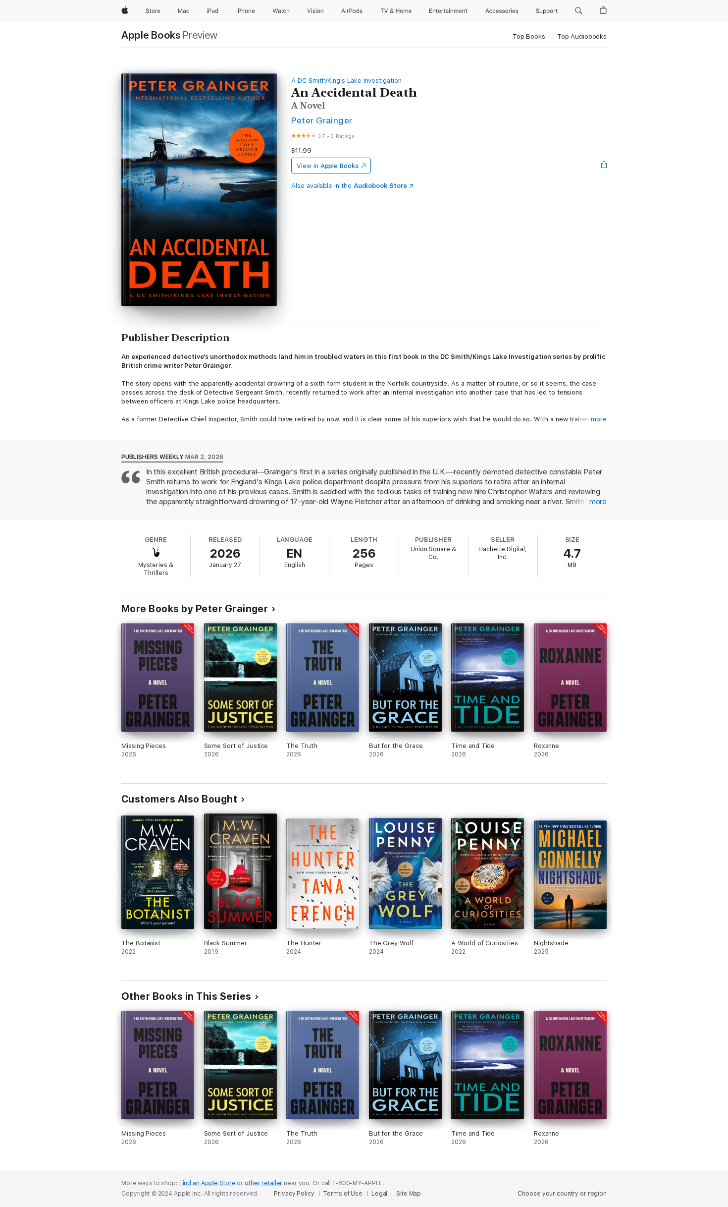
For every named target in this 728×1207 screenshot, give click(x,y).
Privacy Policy (294, 1193)
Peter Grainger (322, 120)
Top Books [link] (529, 36)
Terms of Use (343, 1193)
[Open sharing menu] (604, 165)
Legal (379, 1193)
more (599, 419)
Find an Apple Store (207, 1183)
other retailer (263, 1183)
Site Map (408, 1193)
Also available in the (349, 185)
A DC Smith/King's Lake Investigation (346, 80)
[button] (578, 11)
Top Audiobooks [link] (582, 36)
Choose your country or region (562, 1193)
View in (328, 166)
